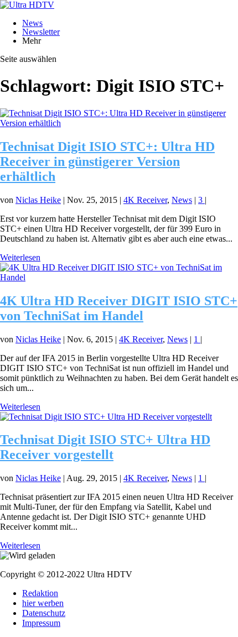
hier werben (43, 603)
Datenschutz (43, 613)
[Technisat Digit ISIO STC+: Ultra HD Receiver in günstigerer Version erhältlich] (119, 123)
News (32, 23)
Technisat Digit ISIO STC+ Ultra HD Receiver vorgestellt (105, 447)
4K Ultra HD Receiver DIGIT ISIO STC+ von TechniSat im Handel (118, 308)
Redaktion (40, 593)
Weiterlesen (20, 257)
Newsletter (41, 31)
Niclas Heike (38, 200)
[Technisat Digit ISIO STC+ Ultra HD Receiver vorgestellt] (106, 416)
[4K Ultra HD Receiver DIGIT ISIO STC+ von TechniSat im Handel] (119, 277)
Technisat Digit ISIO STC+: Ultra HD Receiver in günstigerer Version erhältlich (107, 161)
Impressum (41, 623)
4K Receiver (145, 200)
